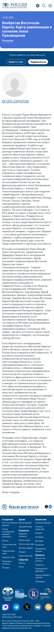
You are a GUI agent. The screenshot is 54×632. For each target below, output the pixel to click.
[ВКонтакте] (50, 506)
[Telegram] (16, 607)
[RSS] (48, 607)
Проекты (39, 555)
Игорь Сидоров (15, 101)
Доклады (39, 541)
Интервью (39, 537)
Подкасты (39, 564)
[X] (46, 506)
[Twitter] (27, 607)
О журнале (7, 519)
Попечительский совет (9, 545)
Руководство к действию (41, 569)
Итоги (21, 567)
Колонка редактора (39, 527)
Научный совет (8, 557)
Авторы (5, 540)
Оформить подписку (23, 534)
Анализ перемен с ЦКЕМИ (42, 576)
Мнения (38, 533)
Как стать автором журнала (10, 523)
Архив (22, 519)
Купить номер (24, 540)
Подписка (24, 530)
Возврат (22, 552)
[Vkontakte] (37, 607)
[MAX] (5, 607)
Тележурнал (40, 581)
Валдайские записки (40, 549)
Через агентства (25, 556)
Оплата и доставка (26, 544)
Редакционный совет (8, 552)
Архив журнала (25, 522)
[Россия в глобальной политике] (14, 5)
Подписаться (38, 61)
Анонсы (22, 563)
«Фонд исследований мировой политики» (8, 533)
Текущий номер (25, 526)
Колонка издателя (43, 522)
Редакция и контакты (7, 562)
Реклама (5, 567)
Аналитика (41, 519)
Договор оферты (26, 548)
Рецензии (7, 40)
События (23, 559)
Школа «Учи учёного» (40, 559)
